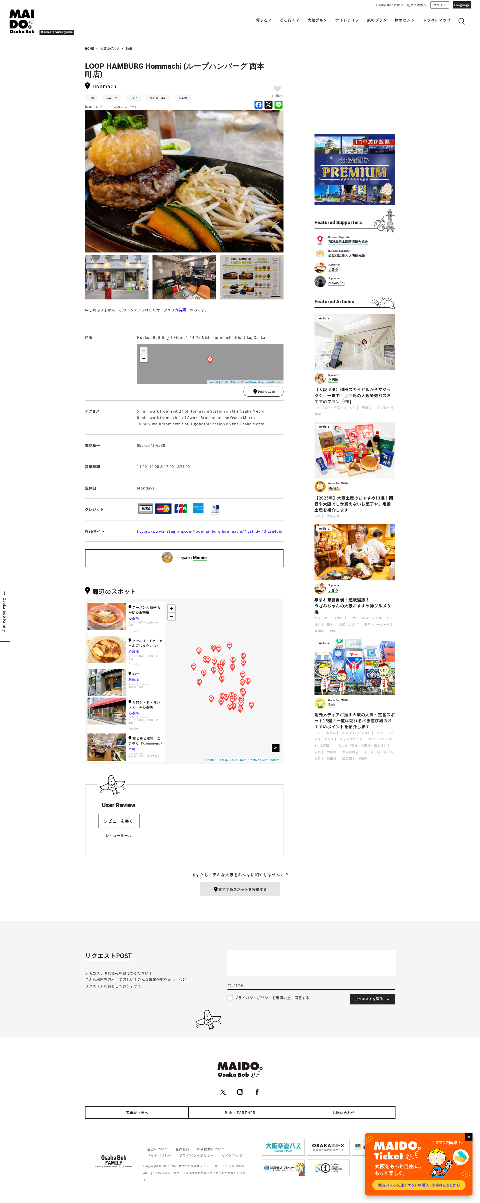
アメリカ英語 (175, 309)
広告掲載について (211, 1149)
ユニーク (111, 98)
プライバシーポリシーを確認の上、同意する (272, 997)
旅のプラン (377, 19)
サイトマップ (232, 1155)
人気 (353, 407)
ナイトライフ (347, 19)
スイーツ (145, 684)
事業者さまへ (137, 1112)
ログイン (439, 5)
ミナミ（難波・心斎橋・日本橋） (143, 624)
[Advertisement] (354, 90)
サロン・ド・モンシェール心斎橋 (144, 704)
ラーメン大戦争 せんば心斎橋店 (144, 609)
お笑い (331, 732)
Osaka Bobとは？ (390, 5)
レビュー (103, 106)
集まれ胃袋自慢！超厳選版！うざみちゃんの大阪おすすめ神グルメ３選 (352, 606)
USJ (317, 732)
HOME (89, 48)
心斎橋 (133, 618)
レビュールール (119, 835)
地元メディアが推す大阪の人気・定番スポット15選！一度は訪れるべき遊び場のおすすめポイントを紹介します (354, 720)
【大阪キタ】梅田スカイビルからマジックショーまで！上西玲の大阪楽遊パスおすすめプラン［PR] (352, 395)
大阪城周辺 (350, 752)
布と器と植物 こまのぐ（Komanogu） (146, 740)
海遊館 (363, 758)
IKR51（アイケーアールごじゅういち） (145, 643)
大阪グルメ (318, 19)
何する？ (264, 19)
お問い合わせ (343, 1112)
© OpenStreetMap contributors (260, 382)
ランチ (134, 98)
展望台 (367, 407)
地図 (88, 106)
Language (462, 5)
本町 (132, 748)
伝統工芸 (152, 756)
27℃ (136, 674)
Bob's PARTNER (240, 1112)
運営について (157, 1149)
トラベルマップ (437, 19)
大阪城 (331, 752)
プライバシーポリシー (196, 1155)
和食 (330, 624)
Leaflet (213, 382)
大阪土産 (133, 728)
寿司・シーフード (377, 624)
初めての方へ (417, 5)
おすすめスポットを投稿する (242, 889)
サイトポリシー (159, 1155)
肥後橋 (133, 679)
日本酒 (183, 98)
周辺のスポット (126, 106)
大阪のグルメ (110, 48)
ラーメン (133, 631)
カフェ (132, 684)
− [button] (144, 358)
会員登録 (183, 1149)
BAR (129, 48)
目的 (333, 631)
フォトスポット (351, 739)
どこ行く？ (290, 19)
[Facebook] (259, 105)
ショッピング (136, 753)
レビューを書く (119, 821)
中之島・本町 (158, 98)
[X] (269, 105)
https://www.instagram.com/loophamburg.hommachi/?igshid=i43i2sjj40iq (209, 531)
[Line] (279, 105)
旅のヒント (405, 19)
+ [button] (144, 351)
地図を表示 (266, 391)
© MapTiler (229, 382)
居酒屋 (319, 631)
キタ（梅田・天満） (329, 407)
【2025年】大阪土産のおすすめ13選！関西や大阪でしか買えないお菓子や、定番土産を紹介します (353, 504)
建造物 (347, 758)
